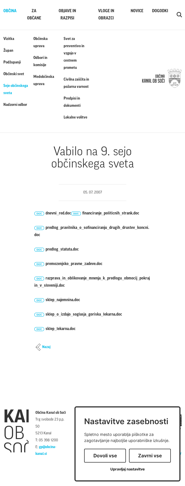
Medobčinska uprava (43, 80)
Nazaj (46, 347)
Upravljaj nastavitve (127, 469)
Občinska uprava (40, 42)
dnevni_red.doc (58, 214)
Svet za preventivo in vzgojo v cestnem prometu (74, 53)
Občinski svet (13, 74)
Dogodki (159, 11)
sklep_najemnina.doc (63, 300)
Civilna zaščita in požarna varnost (76, 83)
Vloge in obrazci (106, 15)
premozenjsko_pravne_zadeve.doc (74, 264)
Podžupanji (12, 62)
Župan (8, 51)
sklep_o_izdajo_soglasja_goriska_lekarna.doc (84, 315)
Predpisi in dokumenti (72, 102)
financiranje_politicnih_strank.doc (110, 214)
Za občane (34, 15)
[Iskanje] (179, 15)
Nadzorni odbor (15, 105)
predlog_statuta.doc (62, 250)
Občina (9, 11)
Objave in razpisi (67, 15)
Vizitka (8, 39)
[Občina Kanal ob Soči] (162, 78)
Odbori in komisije (40, 61)
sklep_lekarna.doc (61, 329)
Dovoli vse (105, 455)
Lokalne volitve (75, 117)
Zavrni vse (150, 455)
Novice (136, 11)
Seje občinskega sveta (15, 89)
